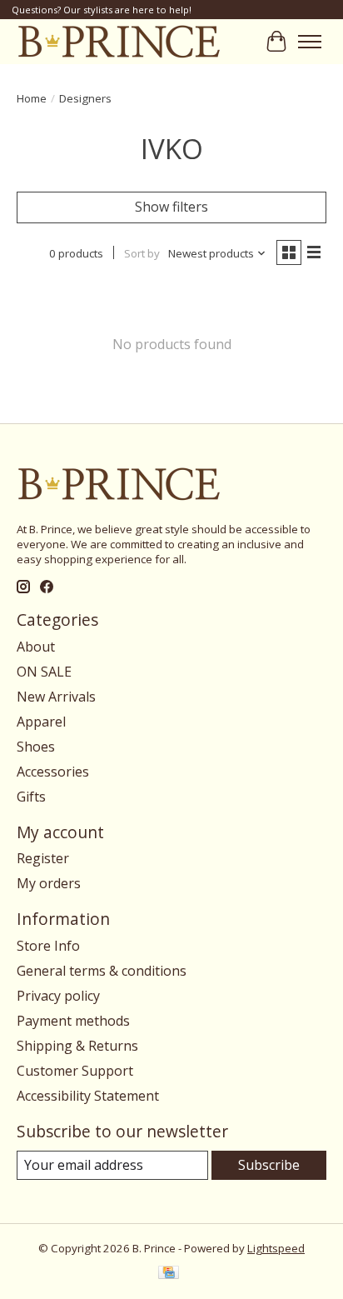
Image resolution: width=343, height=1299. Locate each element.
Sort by (142, 253)
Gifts (31, 796)
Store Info (48, 946)
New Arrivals (56, 696)
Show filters (171, 206)
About (36, 646)
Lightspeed (276, 1248)
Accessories (53, 771)
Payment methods (73, 1021)
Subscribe (269, 1165)
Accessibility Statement (88, 1096)
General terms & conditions (101, 971)
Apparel (41, 721)
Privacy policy (58, 996)
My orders (49, 883)
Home (32, 98)
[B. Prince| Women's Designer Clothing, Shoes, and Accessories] (119, 41)
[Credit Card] (168, 1274)
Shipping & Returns (77, 1046)
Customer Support (75, 1071)
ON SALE (44, 671)
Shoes (36, 746)
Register (43, 858)
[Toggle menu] (309, 41)
